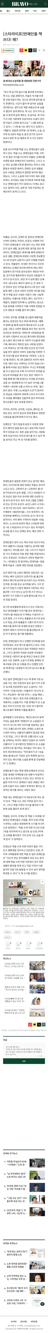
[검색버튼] (45, 4)
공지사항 (23, 1321)
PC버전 (13, 1321)
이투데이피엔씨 (23, 1328)
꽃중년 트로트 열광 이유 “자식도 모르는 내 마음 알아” (15, 989)
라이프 (17, 10)
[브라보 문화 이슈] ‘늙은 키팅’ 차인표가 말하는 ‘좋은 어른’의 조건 (17, 1189)
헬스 (8, 10)
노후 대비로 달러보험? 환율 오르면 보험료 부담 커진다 (17, 1266)
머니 (35, 10)
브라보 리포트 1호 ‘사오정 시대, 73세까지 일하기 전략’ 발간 (17, 1303)
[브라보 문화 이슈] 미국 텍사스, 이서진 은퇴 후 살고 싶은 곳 (15, 966)
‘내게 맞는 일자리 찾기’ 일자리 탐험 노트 (17, 1253)
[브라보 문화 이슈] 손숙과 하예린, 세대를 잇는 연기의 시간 (15, 978)
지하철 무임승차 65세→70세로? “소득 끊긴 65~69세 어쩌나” (17, 1164)
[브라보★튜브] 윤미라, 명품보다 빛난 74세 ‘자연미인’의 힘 (15, 1001)
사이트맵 (34, 1321)
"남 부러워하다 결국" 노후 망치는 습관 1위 (16, 1175)
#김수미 (17, 932)
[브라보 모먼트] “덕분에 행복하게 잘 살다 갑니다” (15, 1011)
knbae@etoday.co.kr (24, 926)
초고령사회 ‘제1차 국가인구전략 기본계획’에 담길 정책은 (17, 1291)
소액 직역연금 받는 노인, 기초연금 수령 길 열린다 (17, 1279)
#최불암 (36, 932)
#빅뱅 (27, 932)
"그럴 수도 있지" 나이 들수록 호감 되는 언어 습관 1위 (17, 1201)
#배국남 (7, 932)
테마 (43, 10)
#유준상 (7, 937)
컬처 (27, 10)
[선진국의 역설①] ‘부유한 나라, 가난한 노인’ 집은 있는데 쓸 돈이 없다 (17, 1215)
